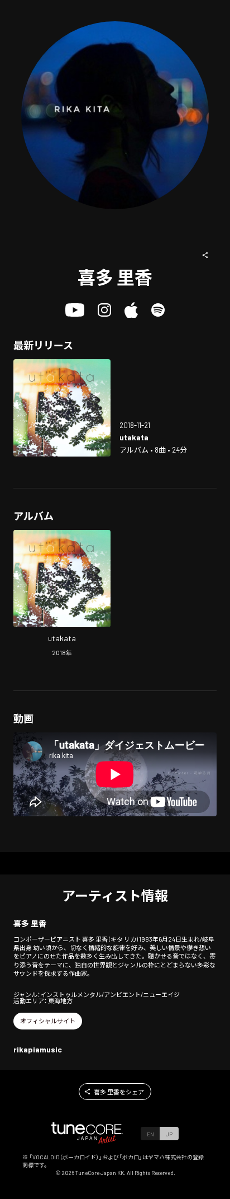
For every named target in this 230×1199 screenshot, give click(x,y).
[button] (205, 255)
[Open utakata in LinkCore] (62, 408)
